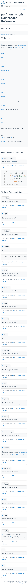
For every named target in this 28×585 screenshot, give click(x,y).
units (3, 127)
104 (13, 408)
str (2, 57)
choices (3, 92)
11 (12, 166)
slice (3, 105)
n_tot (3, 141)
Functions (20, 9)
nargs (3, 83)
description (22, 45)
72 (13, 390)
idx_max (3, 137)
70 (13, 557)
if (15, 127)
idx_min (3, 133)
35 (13, 295)
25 (13, 476)
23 (13, 460)
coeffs (3, 146)
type (2, 53)
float (3, 79)
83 (13, 375)
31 (13, 326)
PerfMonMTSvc (19, 47)
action (3, 96)
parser (3, 44)
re (11, 47)
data (2, 109)
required (4, 62)
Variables (25, 9)
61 (13, 279)
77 (13, 542)
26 (13, 342)
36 (13, 238)
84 (13, 357)
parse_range (5, 34)
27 (13, 310)
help (2, 66)
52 (13, 491)
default (3, 88)
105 (13, 262)
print (14, 176)
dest (2, 75)
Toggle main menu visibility (2, 6)
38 (13, 205)
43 (13, 223)
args (2, 101)
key (2, 122)
